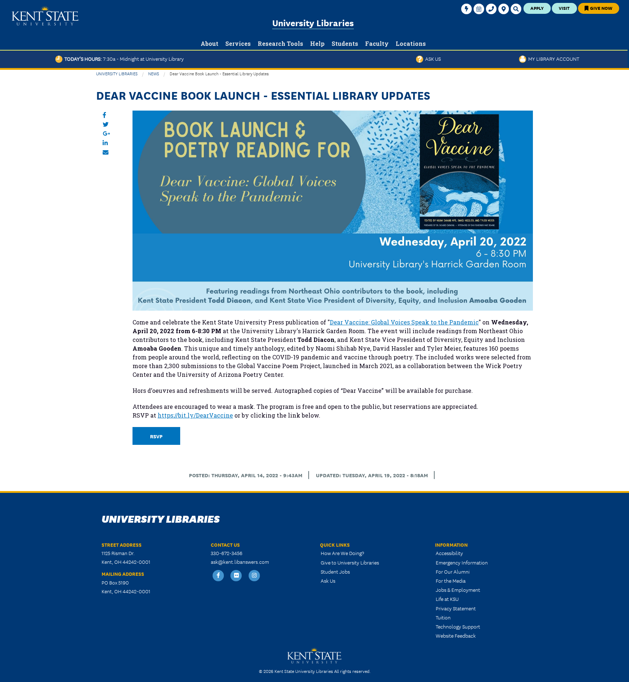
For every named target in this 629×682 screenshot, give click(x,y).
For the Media (451, 581)
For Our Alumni (453, 571)
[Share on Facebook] (104, 115)
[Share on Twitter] (105, 124)
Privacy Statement (456, 608)
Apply (537, 8)
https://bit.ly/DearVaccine (195, 415)
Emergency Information (462, 562)
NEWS (153, 73)
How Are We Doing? (342, 553)
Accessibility (449, 553)
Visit (564, 8)
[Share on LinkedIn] (105, 143)
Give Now (600, 8)
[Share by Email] (105, 152)
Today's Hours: (123, 59)
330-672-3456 (226, 553)
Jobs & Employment (458, 590)
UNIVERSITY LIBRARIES (117, 73)
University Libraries (313, 22)
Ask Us (432, 59)
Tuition (443, 617)
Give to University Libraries (350, 562)
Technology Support (458, 626)
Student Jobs (335, 571)
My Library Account (552, 59)
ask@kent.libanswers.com (240, 562)
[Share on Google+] (106, 133)
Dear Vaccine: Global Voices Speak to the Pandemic (404, 322)
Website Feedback (456, 635)
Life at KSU (447, 599)
